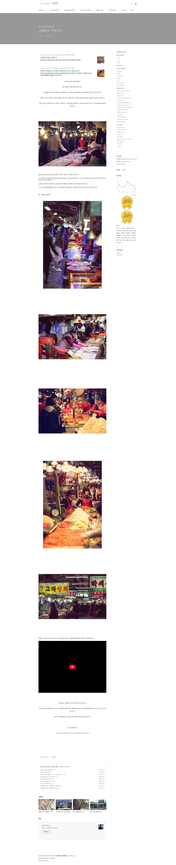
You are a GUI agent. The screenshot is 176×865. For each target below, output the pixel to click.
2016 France (120, 93)
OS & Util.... (120, 137)
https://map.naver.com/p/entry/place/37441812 (55, 68)
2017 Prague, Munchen (123, 91)
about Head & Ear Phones (124, 139)
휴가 (117, 240)
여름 (131, 240)
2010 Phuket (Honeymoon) (124, 103)
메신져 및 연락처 (120, 164)
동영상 (133, 235)
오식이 (123, 228)
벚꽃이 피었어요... (45, 772)
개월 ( (57, 856)
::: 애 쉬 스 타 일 (120, 52)
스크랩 (124, 10)
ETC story (119, 125)
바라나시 (129, 235)
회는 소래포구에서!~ (46, 783)
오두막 (134, 240)
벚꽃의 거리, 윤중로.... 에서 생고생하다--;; (51, 774)
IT (116, 228)
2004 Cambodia (121, 121)
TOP (136, 856)
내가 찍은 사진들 (85, 10)
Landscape (54, 767)
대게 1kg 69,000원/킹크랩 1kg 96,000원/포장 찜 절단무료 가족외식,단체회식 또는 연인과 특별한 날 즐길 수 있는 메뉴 (66, 74)
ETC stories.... (121, 141)
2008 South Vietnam (122, 110)
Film (118, 80)
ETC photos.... (121, 85)
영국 (127, 240)
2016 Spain (120, 95)
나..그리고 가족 (54, 10)
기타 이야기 (112, 10)
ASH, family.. (120, 55)
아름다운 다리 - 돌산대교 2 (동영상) (50, 786)
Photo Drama (120, 83)
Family (119, 62)
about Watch (120, 127)
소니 (119, 228)
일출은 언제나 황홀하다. (46, 770)
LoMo (118, 78)
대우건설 (119, 144)
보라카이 (128, 233)
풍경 (131, 230)
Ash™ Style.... (47, 825)
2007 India (120, 114)
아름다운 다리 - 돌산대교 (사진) (49, 788)
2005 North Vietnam (122, 119)
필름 (125, 238)
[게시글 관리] (48, 757)
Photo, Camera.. (121, 129)
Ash (118, 58)
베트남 (127, 230)
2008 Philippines (121, 112)
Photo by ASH (45, 767)
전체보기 (41, 10)
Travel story (120, 88)
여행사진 (128, 228)
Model (119, 73)
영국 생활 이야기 (69, 10)
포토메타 (118, 230)
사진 (122, 238)
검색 (131, 3)
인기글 (123, 170)
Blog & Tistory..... (122, 132)
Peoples (119, 71)
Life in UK (119, 65)
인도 (121, 240)
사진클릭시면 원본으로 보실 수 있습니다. (126, 159)
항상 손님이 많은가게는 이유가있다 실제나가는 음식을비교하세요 (60, 60)
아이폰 (133, 238)
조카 (124, 240)
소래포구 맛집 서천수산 (48, 57)
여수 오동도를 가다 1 (46, 779)
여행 (123, 230)
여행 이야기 (99, 10)
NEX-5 (129, 238)
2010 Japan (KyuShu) (123, 105)
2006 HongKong (121, 117)
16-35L (124, 235)
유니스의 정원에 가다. (46, 781)
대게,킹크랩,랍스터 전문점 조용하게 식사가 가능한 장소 (59, 71)
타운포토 (118, 235)
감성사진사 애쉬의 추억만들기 (50, 828)
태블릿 (118, 233)
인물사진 (133, 233)
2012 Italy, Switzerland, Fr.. (124, 98)
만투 (133, 228)
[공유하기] (45, 757)
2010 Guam (120, 100)
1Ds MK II (118, 242)
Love (118, 60)
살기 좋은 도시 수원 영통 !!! (48, 777)
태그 (132, 10)
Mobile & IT (120, 134)
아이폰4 (123, 233)
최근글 (118, 170)
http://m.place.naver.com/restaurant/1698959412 (56, 55)
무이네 (118, 238)
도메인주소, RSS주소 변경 (123, 161)
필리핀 (134, 230)
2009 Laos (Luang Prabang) (124, 107)
